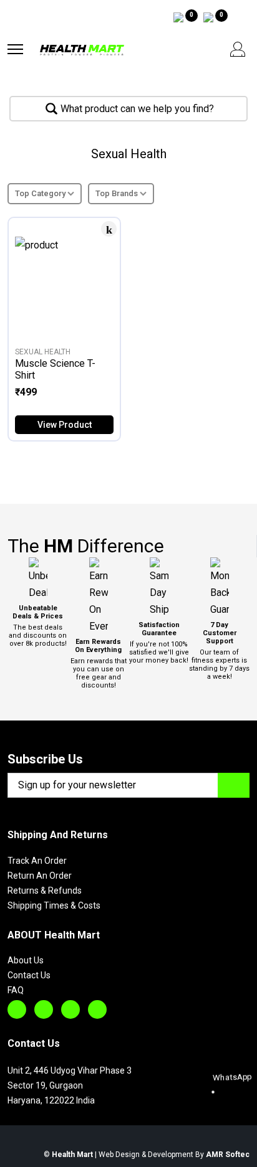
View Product (64, 425)
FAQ (15, 990)
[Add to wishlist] (109, 229)
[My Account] (237, 49)
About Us (25, 960)
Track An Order (37, 861)
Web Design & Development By (174, 1154)
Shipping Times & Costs (53, 905)
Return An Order (39, 876)
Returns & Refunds (44, 890)
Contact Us (29, 975)
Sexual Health (42, 351)
